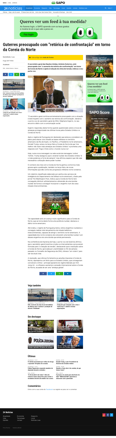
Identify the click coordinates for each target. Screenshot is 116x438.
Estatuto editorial (17, 427)
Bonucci (16, 68)
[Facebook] (107, 415)
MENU (4, 2)
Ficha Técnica (6, 427)
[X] (111, 415)
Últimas (31, 356)
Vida (29, 373)
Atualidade (6, 64)
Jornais (14, 2)
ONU (4, 68)
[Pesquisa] (105, 8)
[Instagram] (104, 415)
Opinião (58, 360)
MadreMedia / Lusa (9, 57)
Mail (9, 2)
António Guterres (10, 68)
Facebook (49, 389)
